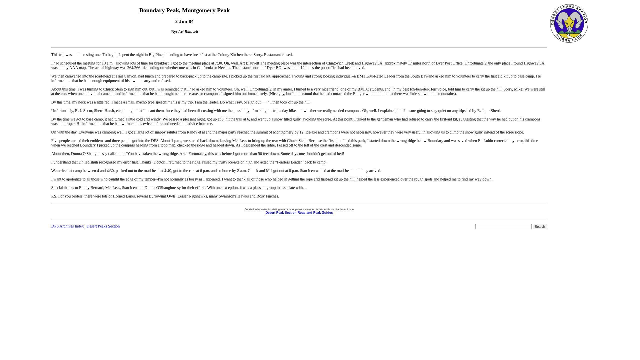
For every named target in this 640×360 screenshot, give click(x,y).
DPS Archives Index (67, 226)
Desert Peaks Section (103, 226)
